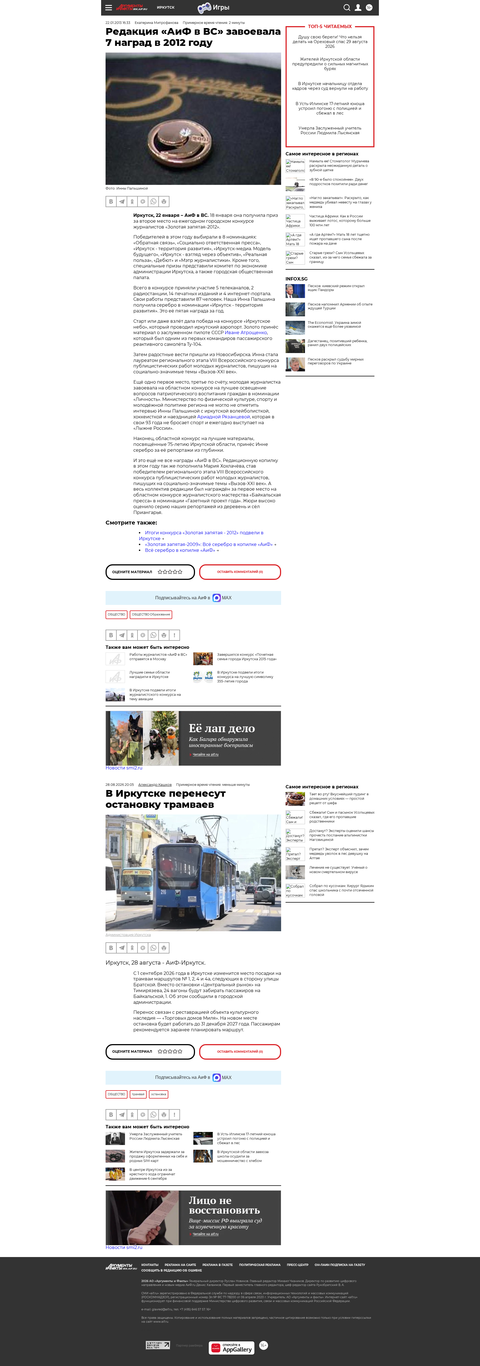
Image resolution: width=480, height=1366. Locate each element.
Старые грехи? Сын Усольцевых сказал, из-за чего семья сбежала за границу (340, 257)
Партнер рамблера (189, 1345)
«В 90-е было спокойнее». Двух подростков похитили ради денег (338, 181)
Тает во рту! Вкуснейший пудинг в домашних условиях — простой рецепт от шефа (339, 798)
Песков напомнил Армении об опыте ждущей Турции (340, 306)
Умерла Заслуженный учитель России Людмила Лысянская (330, 130)
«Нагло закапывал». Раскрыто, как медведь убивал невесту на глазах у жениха (340, 202)
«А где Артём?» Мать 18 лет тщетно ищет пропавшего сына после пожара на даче (339, 238)
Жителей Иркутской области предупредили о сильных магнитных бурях (330, 64)
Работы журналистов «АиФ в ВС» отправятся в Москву (158, 656)
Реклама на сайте (180, 1265)
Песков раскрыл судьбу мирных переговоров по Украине (336, 361)
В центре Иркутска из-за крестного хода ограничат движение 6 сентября (152, 1174)
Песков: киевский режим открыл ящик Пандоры (336, 288)
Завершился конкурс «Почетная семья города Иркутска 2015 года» (247, 656)
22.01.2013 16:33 (118, 23)
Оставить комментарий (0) (240, 572)
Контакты (149, 1265)
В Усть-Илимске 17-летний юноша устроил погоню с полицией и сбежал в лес (330, 108)
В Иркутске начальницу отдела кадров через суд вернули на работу (330, 86)
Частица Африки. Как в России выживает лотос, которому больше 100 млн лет (340, 220)
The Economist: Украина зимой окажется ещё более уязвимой (334, 325)
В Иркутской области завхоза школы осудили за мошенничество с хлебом (243, 1156)
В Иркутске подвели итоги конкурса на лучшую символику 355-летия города (245, 676)
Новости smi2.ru (124, 768)
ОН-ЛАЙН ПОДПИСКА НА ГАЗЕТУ (340, 1265)
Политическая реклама (260, 1265)
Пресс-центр (297, 1265)
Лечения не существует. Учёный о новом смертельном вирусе (338, 869)
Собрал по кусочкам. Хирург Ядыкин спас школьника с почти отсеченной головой (341, 890)
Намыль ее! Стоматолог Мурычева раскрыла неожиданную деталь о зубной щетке (339, 165)
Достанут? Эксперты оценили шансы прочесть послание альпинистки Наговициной (341, 835)
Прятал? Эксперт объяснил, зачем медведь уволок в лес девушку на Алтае (339, 853)
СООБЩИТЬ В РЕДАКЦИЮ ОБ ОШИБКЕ (171, 1270)
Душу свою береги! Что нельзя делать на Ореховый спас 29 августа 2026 (330, 42)
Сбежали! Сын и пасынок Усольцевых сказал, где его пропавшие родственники (341, 816)
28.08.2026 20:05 (120, 785)
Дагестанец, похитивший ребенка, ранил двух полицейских (338, 343)
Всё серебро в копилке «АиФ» (180, 550)
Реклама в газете (217, 1265)
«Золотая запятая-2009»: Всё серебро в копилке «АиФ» (209, 544)
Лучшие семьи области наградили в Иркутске (149, 674)
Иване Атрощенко (246, 332)
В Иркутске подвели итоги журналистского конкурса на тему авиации (155, 694)
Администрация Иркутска (128, 935)
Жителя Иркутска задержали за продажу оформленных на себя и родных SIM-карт (158, 1156)
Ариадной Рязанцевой (223, 416)
